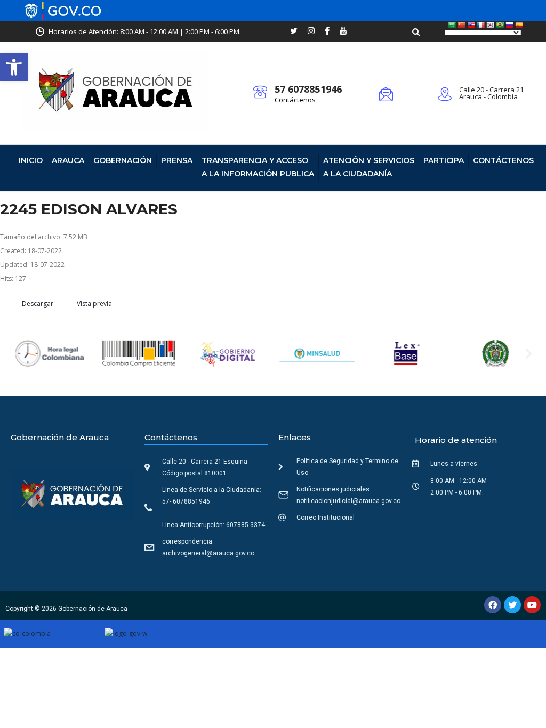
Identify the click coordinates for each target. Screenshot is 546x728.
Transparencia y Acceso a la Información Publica (258, 167)
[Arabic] (452, 25)
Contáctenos (295, 99)
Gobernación (122, 160)
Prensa (176, 160)
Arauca (68, 160)
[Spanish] (519, 25)
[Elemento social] (294, 31)
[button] (14, 67)
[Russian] (509, 25)
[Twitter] (512, 604)
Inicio (31, 160)
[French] (481, 25)
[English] (471, 25)
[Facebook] (492, 604)
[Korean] (490, 25)
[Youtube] (532, 604)
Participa (443, 160)
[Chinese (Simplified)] (461, 25)
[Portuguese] (500, 25)
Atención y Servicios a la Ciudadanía (368, 167)
